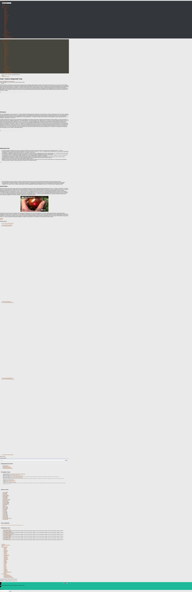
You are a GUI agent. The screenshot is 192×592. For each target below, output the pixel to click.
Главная (3, 4)
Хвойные (5, 64)
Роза (5, 26)
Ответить (2, 589)
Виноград (6, 46)
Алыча (5, 10)
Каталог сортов (5, 7)
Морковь (5, 22)
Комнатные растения (8, 37)
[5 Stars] (22, 82)
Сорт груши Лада (6, 538)
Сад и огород (6, 35)
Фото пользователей (6, 5)
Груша (5, 14)
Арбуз (5, 9)
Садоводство (4, 34)
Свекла (5, 27)
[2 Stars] (13, 82)
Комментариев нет (5, 76)
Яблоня (5, 33)
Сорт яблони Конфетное (7, 531)
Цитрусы (5, 30)
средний (3, 456)
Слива (5, 28)
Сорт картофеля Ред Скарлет (8, 533)
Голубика (5, 13)
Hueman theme (14, 580)
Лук (3, 505)
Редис (5, 25)
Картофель (6, 18)
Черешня (5, 31)
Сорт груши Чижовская (7, 535)
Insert (10, 591)
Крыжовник (6, 559)
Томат (3, 75)
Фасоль (4, 514)
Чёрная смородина (7, 32)
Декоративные (6, 15)
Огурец (5, 23)
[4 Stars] (19, 82)
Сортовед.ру (2, 1)
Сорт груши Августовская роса (17, 475)
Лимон (5, 55)
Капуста (5, 17)
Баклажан (6, 550)
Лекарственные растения (7, 468)
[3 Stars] (16, 82)
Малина (5, 21)
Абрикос (5, 8)
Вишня (5, 12)
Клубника (5, 19)
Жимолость (6, 16)
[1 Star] (9, 82)
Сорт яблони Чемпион (11, 480)
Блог (3, 6)
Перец (5, 24)
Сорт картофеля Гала (7, 529)
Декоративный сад (7, 36)
